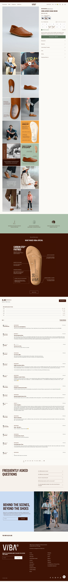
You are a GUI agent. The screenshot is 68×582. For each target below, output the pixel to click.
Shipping (49, 552)
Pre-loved (31, 562)
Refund (49, 558)
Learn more (34, 292)
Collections (19, 4)
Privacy (49, 554)
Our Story (31, 554)
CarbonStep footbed (33, 558)
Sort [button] (3, 320)
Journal (31, 560)
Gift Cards (31, 556)
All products (4, 4)
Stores (31, 552)
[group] (8, 300)
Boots (31, 571)
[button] (23, 461)
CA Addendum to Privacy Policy (53, 564)
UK (59, 21)
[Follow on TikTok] (60, 577)
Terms (49, 556)
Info (53, 4)
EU (56, 21)
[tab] (63, 320)
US (57, 21)
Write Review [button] (62, 300)
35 (42, 24)
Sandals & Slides (33, 567)
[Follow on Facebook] (50, 577)
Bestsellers (32, 565)
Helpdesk (49, 562)
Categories (14, 4)
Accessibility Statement (52, 565)
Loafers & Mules (33, 569)
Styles (9, 4)
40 (60, 24)
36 (46, 24)
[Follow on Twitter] (53, 577)
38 (53, 24)
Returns (49, 560)
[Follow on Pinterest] (58, 577)
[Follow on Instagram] (55, 577)
